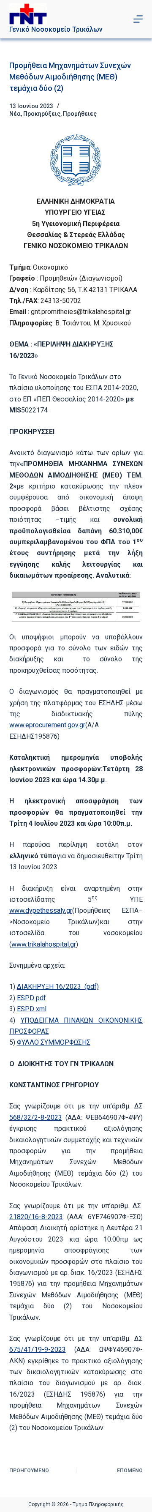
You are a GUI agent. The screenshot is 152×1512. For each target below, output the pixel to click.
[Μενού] (138, 19)
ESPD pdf (31, 998)
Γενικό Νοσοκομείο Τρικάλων (56, 29)
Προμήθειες (80, 113)
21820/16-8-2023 (36, 1217)
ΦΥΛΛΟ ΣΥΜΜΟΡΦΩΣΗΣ (53, 1042)
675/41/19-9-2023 (37, 1350)
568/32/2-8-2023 (35, 1118)
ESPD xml (31, 1009)
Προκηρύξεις (41, 113)
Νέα (15, 113)
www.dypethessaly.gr (40, 910)
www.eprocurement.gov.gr (47, 725)
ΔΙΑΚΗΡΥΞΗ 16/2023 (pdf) (58, 987)
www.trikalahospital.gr (43, 944)
